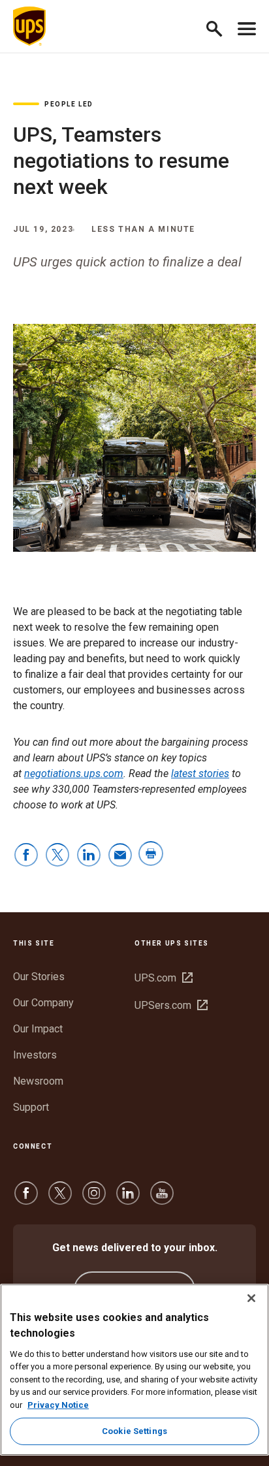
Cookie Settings (134, 1431)
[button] (220, 26)
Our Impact (38, 1029)
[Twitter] (60, 1199)
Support (31, 1107)
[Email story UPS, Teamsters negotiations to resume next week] (120, 855)
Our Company (43, 1002)
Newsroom (38, 1081)
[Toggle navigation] (247, 26)
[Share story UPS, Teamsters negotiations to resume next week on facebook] (26, 855)
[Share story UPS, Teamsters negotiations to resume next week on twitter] (57, 855)
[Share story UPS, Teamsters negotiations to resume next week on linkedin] (89, 855)
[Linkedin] (128, 1199)
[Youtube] (162, 1199)
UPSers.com (171, 1005)
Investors (35, 1055)
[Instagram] (94, 1199)
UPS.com (163, 978)
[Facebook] (26, 1199)
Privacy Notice (58, 1405)
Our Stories (39, 976)
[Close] (251, 1298)
